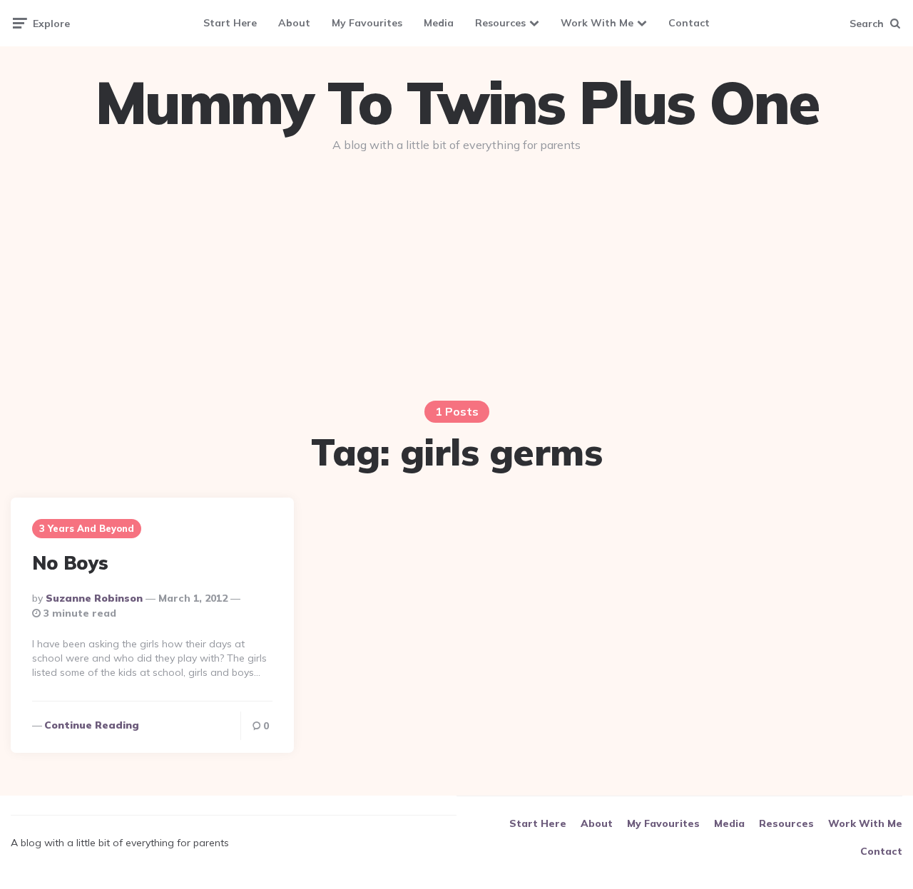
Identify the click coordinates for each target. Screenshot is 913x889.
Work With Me (597, 22)
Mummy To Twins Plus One (456, 103)
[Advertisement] (456, 272)
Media (439, 22)
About (294, 22)
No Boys (70, 563)
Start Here (230, 22)
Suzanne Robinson (94, 598)
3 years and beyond (86, 528)
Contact (689, 22)
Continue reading (91, 725)
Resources (500, 22)
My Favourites (367, 22)
